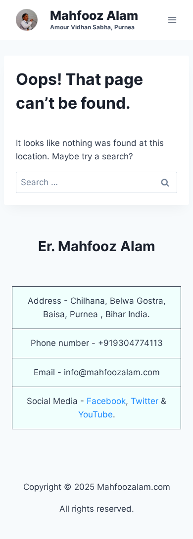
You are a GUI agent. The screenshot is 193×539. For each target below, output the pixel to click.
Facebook (106, 401)
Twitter (144, 401)
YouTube (95, 414)
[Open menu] (172, 19)
